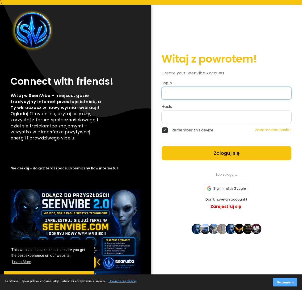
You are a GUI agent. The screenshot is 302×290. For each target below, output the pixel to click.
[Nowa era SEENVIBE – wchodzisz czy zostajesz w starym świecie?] (75, 30)
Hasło (167, 106)
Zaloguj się (226, 153)
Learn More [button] (21, 262)
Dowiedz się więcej (123, 281)
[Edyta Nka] (231, 228)
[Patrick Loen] (248, 228)
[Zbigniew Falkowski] (256, 228)
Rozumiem (285, 282)
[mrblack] (205, 228)
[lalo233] (197, 228)
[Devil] (239, 228)
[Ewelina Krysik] (222, 228)
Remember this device (193, 130)
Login (167, 83)
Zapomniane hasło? (273, 130)
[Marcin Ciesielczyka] (214, 228)
